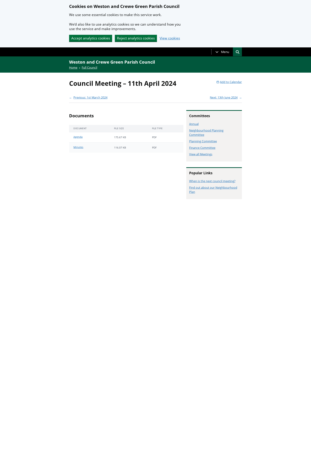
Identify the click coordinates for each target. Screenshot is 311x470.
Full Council (89, 68)
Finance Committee (202, 148)
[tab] (222, 51)
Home (73, 68)
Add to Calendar (231, 82)
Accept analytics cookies (90, 38)
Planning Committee (203, 141)
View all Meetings (200, 154)
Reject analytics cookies (136, 38)
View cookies (170, 38)
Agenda (78, 137)
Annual (194, 124)
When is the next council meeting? (212, 181)
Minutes (78, 147)
